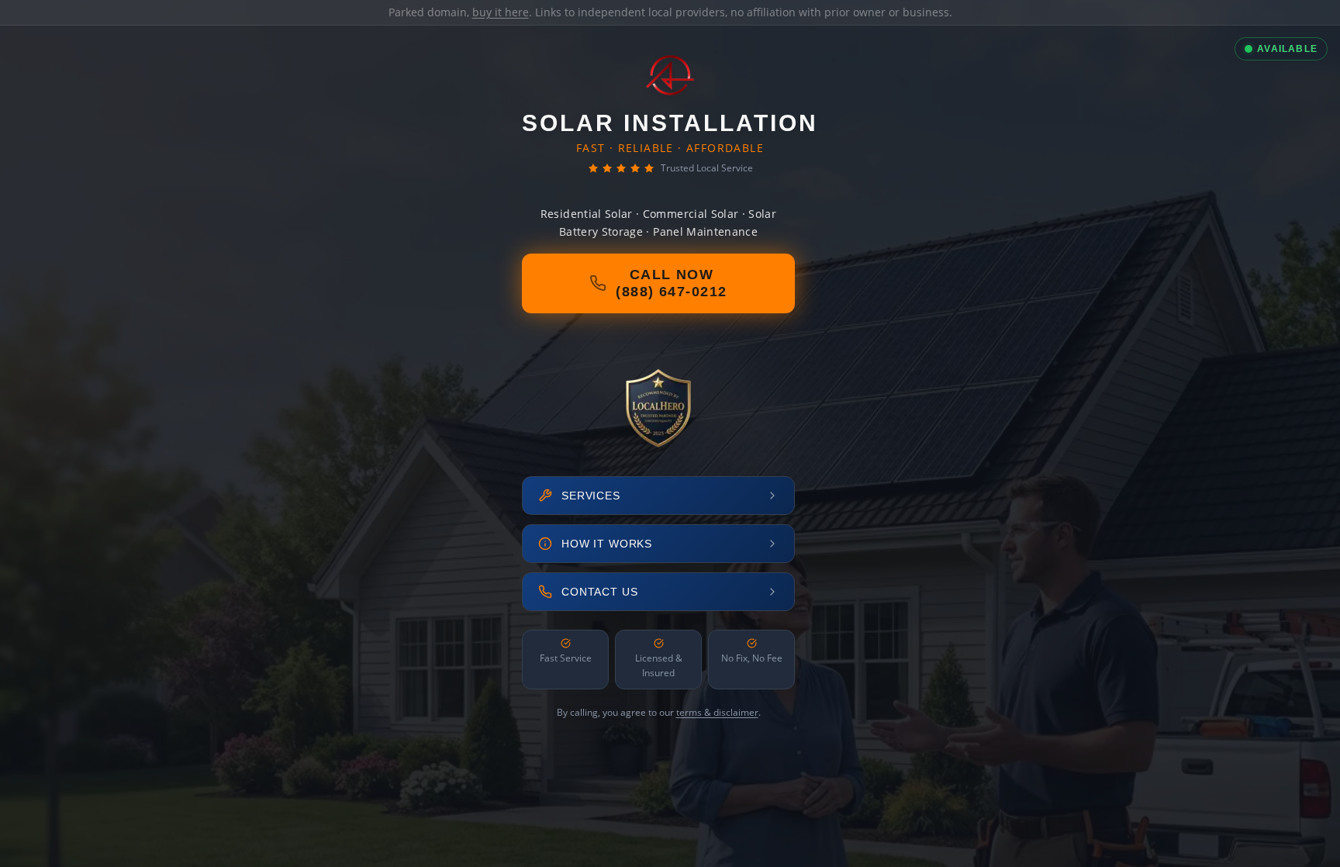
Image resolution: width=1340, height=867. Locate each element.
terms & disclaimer (717, 712)
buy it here (500, 12)
